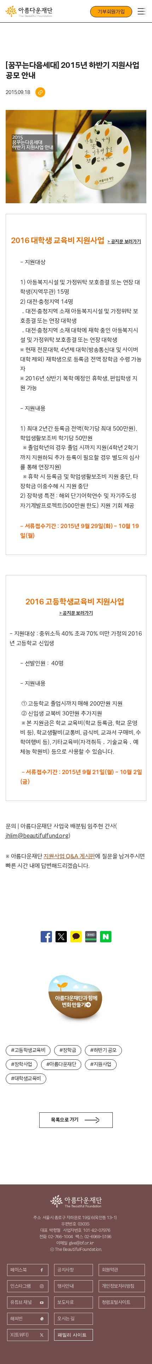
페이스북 (18, 1269)
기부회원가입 (111, 11)
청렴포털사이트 (116, 1302)
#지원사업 (100, 1064)
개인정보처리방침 (118, 1286)
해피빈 (16, 1318)
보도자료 (65, 1302)
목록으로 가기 (64, 1120)
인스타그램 (20, 1286)
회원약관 (110, 1269)
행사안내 (65, 1286)
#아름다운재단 (61, 1064)
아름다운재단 (76, 1201)
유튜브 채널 (20, 1302)
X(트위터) (19, 1334)
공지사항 (65, 1269)
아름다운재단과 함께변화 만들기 (76, 1001)
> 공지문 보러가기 (124, 241)
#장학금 (67, 1050)
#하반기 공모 (103, 1050)
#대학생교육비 (26, 1078)
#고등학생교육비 (28, 1050)
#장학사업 (21, 1064)
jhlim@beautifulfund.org (37, 835)
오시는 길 (66, 1318)
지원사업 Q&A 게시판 (69, 856)
